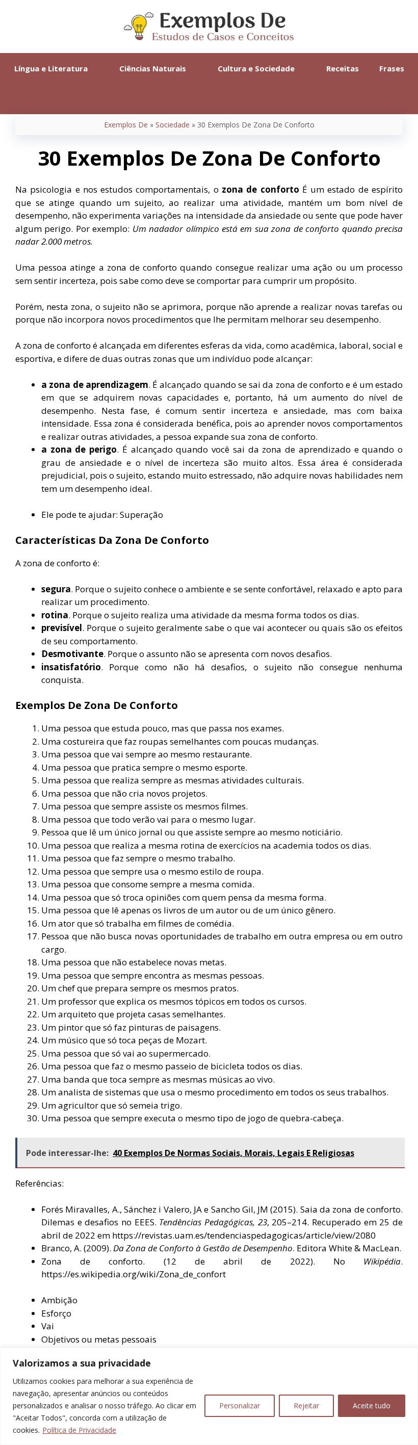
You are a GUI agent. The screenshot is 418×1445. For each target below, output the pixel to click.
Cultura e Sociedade (256, 68)
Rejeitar (306, 1405)
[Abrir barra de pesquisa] (209, 99)
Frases (391, 68)
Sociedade (172, 124)
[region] (209, 1396)
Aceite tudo (371, 1405)
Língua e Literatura (51, 68)
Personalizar (239, 1405)
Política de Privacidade (79, 1430)
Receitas (342, 68)
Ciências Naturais (152, 68)
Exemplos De (126, 124)
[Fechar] (407, 1356)
